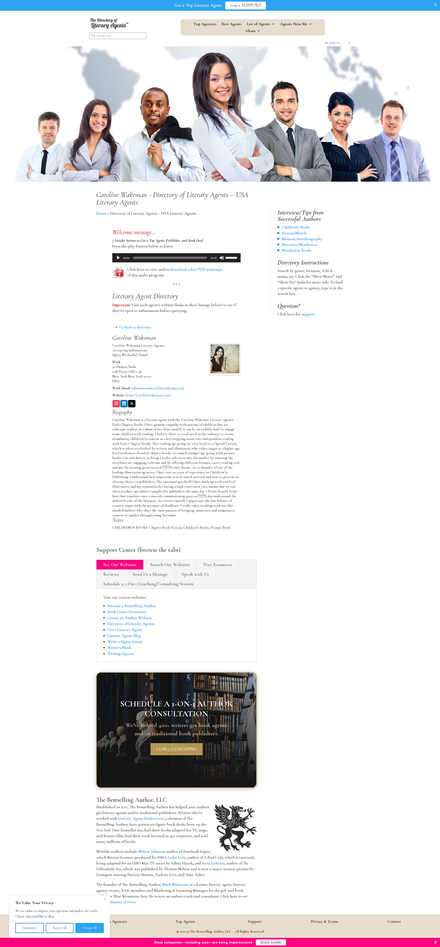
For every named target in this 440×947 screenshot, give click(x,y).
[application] (176, 257)
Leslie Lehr (177, 857)
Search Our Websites (170, 564)
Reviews (111, 574)
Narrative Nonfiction (299, 244)
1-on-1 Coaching (176, 749)
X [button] (435, 4)
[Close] (105, 899)
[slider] (232, 257)
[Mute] (222, 257)
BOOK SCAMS (270, 942)
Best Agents (232, 24)
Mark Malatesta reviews (115, 901)
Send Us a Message (150, 574)
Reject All (59, 928)
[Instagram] (116, 404)
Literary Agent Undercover (141, 818)
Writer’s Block (119, 647)
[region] (59, 916)
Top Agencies (205, 24)
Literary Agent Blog (124, 635)
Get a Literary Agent (124, 629)
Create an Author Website (129, 617)
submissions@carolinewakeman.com (157, 388)
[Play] (118, 257)
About (250, 31)
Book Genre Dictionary (126, 611)
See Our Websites (119, 564)
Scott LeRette (213, 863)
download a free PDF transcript (196, 269)
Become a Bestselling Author (131, 605)
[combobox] (118, 36)
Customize (29, 928)
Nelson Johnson (151, 851)
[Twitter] (131, 404)
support (308, 314)
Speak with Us (195, 574)
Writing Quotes (120, 653)
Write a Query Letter (125, 641)
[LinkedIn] (124, 404)
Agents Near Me (294, 24)
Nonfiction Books (296, 250)
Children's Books (296, 227)
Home (101, 213)
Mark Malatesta (175, 884)
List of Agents (258, 24)
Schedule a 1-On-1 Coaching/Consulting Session (148, 584)
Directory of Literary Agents (130, 623)
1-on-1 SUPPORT (245, 5)
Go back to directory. (135, 327)
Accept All (90, 928)
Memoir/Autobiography (302, 238)
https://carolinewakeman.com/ (148, 395)
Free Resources (218, 564)
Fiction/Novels (294, 233)
